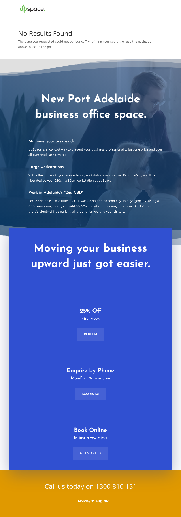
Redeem (90, 334)
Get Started (90, 453)
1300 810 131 (90, 394)
